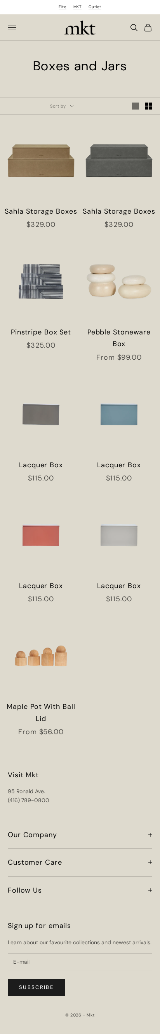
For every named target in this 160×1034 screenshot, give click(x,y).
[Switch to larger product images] (135, 106)
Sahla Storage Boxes (41, 211)
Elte (62, 6)
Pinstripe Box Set (41, 332)
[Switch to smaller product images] (148, 106)
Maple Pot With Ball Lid (41, 712)
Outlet (95, 6)
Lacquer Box (41, 465)
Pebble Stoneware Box (119, 338)
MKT (77, 6)
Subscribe (36, 987)
